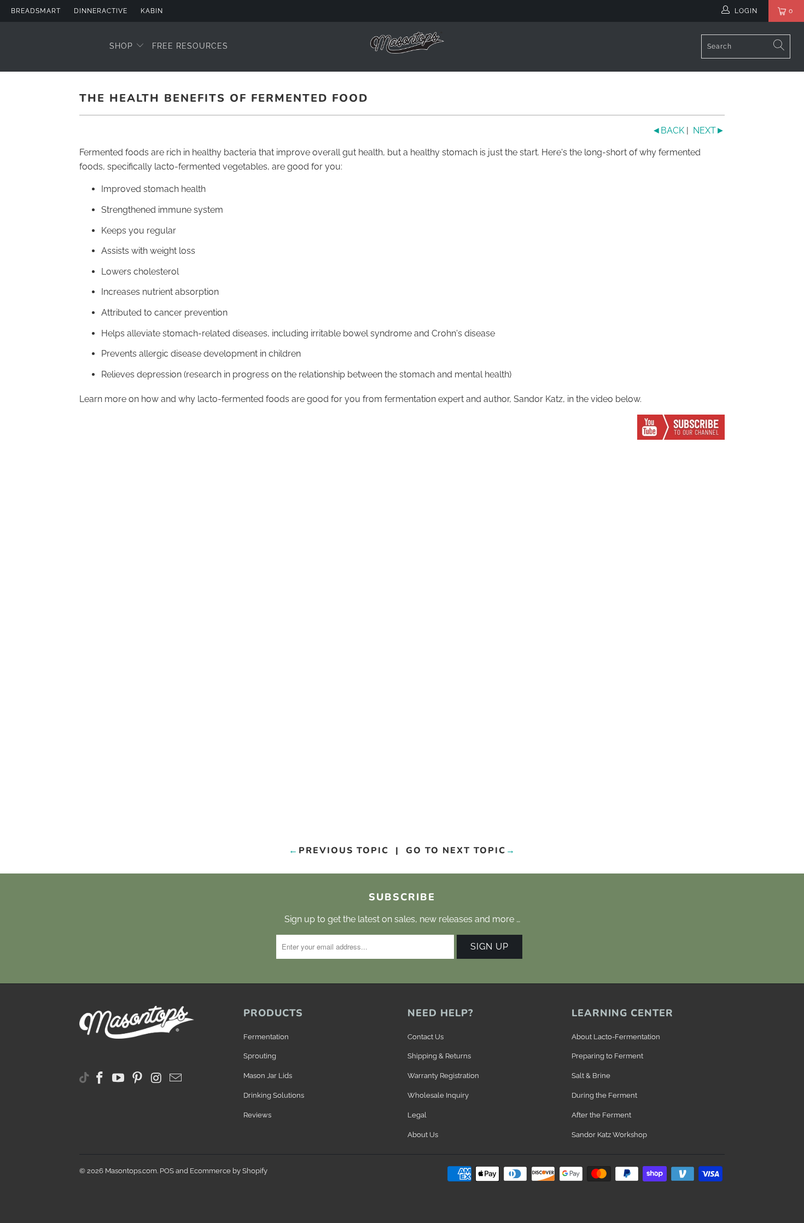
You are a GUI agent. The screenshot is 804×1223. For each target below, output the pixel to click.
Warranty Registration (443, 1075)
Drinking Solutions (273, 1095)
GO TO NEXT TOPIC (461, 851)
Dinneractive (100, 11)
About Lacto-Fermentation (616, 1037)
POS (167, 1171)
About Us (422, 1135)
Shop (122, 46)
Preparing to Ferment (607, 1056)
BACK (668, 130)
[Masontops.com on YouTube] (118, 1078)
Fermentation (266, 1037)
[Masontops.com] (407, 42)
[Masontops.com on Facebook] (100, 1078)
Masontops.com (131, 1171)
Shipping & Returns (439, 1056)
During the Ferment (604, 1095)
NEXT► (709, 130)
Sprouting (259, 1056)
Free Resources (190, 46)
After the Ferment (601, 1115)
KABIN (152, 11)
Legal (417, 1115)
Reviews (257, 1115)
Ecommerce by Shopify (228, 1171)
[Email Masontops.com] (175, 1078)
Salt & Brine (591, 1075)
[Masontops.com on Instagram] (157, 1078)
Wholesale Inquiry (438, 1095)
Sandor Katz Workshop (609, 1135)
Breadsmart (36, 11)
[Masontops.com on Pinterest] (138, 1078)
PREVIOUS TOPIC (339, 851)
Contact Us (425, 1037)
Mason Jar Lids (267, 1075)
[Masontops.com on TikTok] (84, 1075)
